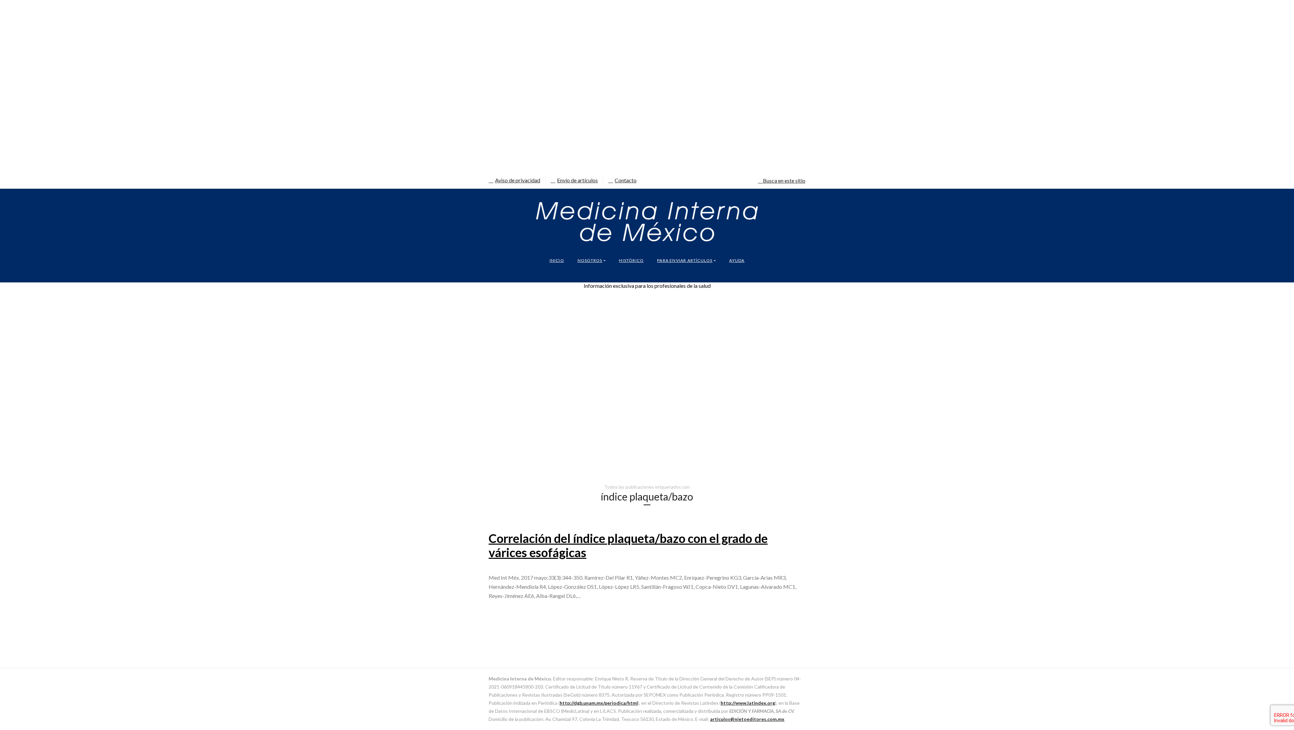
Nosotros (590, 260)
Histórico (631, 260)
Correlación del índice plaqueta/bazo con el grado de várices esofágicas (628, 545)
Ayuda (736, 260)
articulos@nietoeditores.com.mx (747, 719)
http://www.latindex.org (748, 703)
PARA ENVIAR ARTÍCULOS (684, 260)
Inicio (557, 260)
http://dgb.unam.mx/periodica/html (599, 703)
